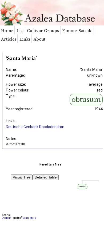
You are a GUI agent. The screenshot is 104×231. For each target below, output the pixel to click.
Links (24, 39)
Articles (8, 39)
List (20, 30)
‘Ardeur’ (6, 217)
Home (7, 30)
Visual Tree (21, 177)
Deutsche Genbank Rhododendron (35, 127)
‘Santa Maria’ (29, 217)
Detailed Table (46, 177)
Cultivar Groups (43, 30)
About (39, 39)
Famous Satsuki (77, 30)
